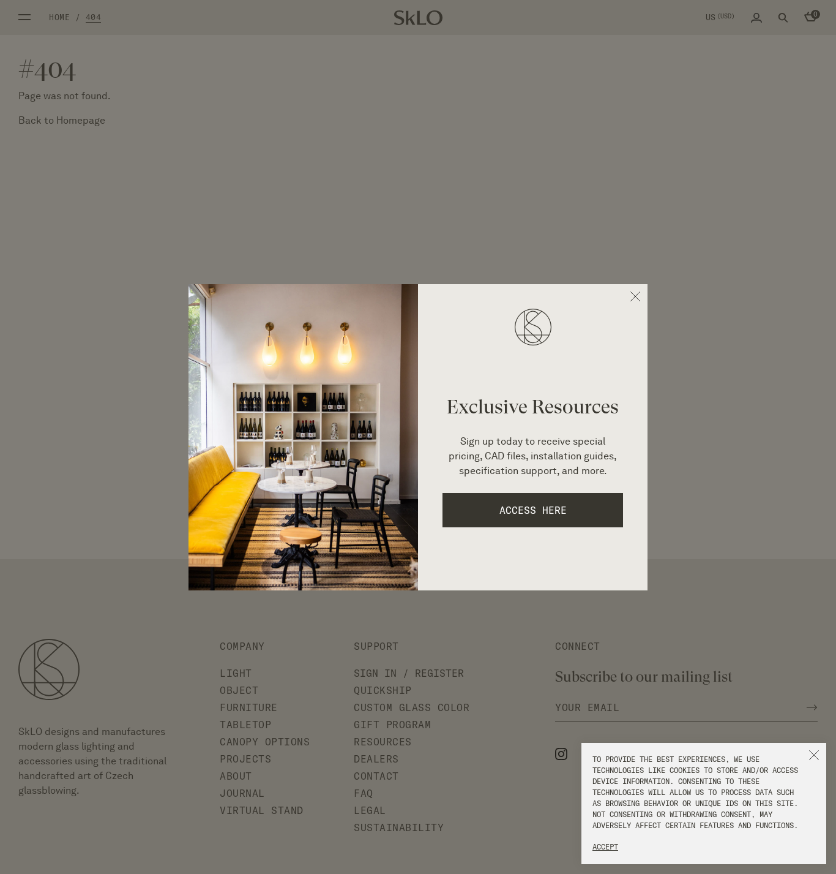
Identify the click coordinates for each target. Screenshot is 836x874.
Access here (533, 510)
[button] (814, 755)
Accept (605, 846)
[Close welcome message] (635, 296)
